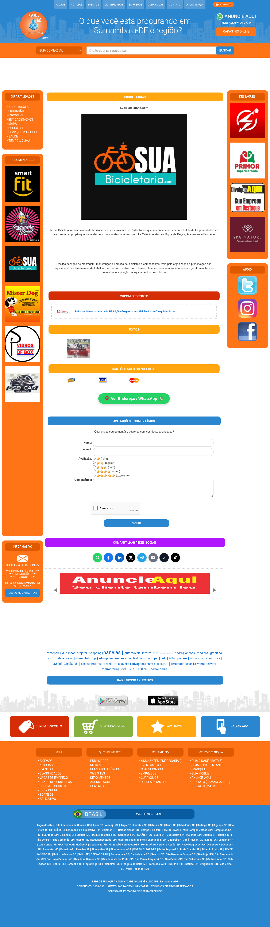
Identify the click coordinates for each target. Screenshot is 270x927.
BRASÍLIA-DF (58, 830)
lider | (124, 669)
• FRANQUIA (198, 769)
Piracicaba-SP (100, 849)
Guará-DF (159, 834)
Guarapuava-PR (176, 834)
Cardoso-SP (50, 834)
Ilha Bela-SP (44, 839)
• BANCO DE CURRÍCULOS (55, 782)
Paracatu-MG (50, 849)
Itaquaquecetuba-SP (103, 839)
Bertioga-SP (204, 825)
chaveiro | (124, 664)
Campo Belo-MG (150, 830)
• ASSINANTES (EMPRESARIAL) (160, 760)
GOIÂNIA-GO (144, 834)
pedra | (180, 653)
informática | (57, 658)
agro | (144, 658)
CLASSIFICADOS (114, 4)
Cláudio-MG (83, 834)
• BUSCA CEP (15, 128)
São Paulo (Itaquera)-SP (149, 859)
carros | (152, 664)
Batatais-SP (156, 825)
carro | (155, 669)
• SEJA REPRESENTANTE (207, 765)
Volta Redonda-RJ (137, 868)
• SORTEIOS (46, 794)
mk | (100, 664)
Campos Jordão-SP (200, 830)
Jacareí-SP (174, 839)
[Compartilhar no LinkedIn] (119, 557)
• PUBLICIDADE (98, 760)
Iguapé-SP (224, 834)
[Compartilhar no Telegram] (142, 557)
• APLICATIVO (47, 798)
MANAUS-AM (66, 844)
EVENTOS (93, 4)
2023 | (157, 653)
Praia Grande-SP (190, 849)
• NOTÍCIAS (45, 765)
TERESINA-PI (174, 864)
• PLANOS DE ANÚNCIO (104, 769)
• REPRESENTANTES (153, 782)
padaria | (183, 658)
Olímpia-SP (213, 844)
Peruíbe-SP (83, 849)
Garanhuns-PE (126, 834)
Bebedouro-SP (187, 825)
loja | (95, 658)
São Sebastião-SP (194, 859)
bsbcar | (71, 653)
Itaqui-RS (123, 839)
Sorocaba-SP (74, 864)
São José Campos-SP (87, 859)
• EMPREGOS (148, 773)
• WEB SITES (97, 773)
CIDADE (60, 4)
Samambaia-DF (120, 854)
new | (145, 668)
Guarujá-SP (209, 834)
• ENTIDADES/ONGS (20, 119)
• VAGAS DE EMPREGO (53, 777)
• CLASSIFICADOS (50, 773)
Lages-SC (211, 839)
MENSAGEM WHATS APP (236, 22)
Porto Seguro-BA (168, 849)
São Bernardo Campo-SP (180, 854)
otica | (218, 658)
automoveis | (133, 653)
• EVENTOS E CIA (150, 765)
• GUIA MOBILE (199, 773)
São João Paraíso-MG (59, 859)
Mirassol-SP (116, 844)
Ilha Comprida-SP (63, 839)
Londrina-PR (226, 839)
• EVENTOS (45, 769)
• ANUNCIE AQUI (99, 782)
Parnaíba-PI (67, 849)
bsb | (88, 658)
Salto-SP (83, 854)
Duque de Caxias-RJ (104, 834)
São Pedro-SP (173, 859)
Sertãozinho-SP (216, 859)
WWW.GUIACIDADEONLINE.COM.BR (128, 886)
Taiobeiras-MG (111, 864)
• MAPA (12, 123)
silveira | (200, 664)
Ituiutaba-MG (138, 839)
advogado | (139, 664)
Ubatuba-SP (191, 864)
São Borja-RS (205, 854)
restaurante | (124, 658)
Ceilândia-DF (67, 834)
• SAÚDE (12, 136)
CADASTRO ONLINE (236, 31)
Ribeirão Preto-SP (212, 849)
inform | (147, 653)
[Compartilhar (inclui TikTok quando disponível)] (175, 557)
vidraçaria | (197, 658)
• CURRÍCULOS (148, 777)
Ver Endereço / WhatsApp (134, 398)
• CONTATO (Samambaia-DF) (210, 782)
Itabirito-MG (82, 839)
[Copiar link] (164, 557)
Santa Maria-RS (140, 854)
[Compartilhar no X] (130, 557)
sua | (132, 669)
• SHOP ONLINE (48, 790)
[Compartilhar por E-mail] (153, 557)
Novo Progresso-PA (193, 844)
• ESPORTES (15, 115)
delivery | (211, 664)
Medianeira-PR (98, 844)
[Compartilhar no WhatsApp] (97, 557)
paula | (164, 669)
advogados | (107, 658)
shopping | (96, 653)
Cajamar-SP (109, 830)
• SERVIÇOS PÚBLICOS (22, 132)
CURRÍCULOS (155, 4)
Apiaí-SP (98, 825)
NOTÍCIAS (76, 4)
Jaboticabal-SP (157, 839)
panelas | (113, 652)
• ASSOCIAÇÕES (18, 107)
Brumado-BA (75, 830)
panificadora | (67, 663)
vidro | (209, 658)
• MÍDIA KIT (96, 765)
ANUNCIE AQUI (194, 4)
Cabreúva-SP (92, 830)
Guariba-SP (194, 834)
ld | (64, 653)
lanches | (191, 653)
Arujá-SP (125, 825)
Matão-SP (82, 844)
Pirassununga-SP (121, 849)
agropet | (154, 658)
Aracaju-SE (112, 825)
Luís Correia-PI (47, 844)
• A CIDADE (45, 760)
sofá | (173, 658)
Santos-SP (157, 854)
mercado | (179, 664)
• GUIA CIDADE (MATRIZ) (206, 760)
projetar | (83, 653)
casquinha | (89, 664)
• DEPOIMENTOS (100, 777)
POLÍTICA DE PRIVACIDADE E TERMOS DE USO (135, 891)
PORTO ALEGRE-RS (145, 849)
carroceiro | (168, 653)
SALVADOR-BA (100, 854)
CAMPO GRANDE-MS (174, 830)
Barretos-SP (140, 825)
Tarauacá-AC (157, 864)
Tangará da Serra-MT (134, 864)
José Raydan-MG (193, 839)
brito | (165, 658)
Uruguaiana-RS (209, 864)
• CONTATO (96, 786)
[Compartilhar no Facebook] (108, 557)
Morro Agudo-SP (170, 844)
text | (136, 658)
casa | (190, 664)
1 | (138, 669)
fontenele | (54, 653)
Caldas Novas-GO (128, 830)
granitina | (216, 653)
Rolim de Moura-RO (64, 854)
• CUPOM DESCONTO (52, 786)
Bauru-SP (171, 825)
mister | (164, 663)
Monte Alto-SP (149, 844)
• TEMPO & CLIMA (18, 140)
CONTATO (175, 4)
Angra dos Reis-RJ (47, 825)
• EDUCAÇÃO (15, 111)
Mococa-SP (132, 844)
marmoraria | (111, 669)
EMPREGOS (135, 4)
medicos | (203, 653)
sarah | (70, 658)
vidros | (80, 658)
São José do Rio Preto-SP (117, 859)
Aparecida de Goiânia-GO (76, 825)
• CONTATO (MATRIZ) (204, 786)
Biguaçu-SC (220, 825)
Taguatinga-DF (92, 864)
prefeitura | (110, 664)
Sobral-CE (59, 864)
